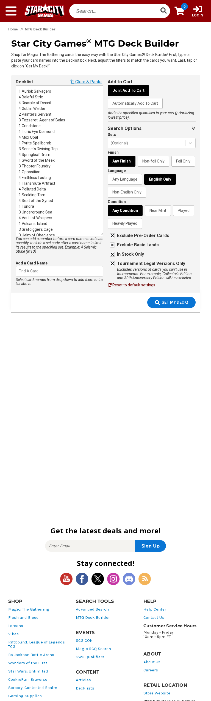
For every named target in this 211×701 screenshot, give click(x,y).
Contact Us (153, 617)
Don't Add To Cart (128, 90)
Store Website (156, 693)
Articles (83, 680)
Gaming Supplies (25, 696)
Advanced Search (92, 609)
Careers (150, 670)
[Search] (163, 11)
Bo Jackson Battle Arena (31, 654)
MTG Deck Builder (93, 617)
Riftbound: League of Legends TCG (36, 644)
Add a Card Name (32, 263)
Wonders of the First (27, 663)
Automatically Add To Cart (135, 103)
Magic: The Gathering (28, 609)
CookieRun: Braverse (27, 679)
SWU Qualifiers (90, 657)
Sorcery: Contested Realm (32, 687)
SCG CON (84, 640)
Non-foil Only (153, 161)
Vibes (13, 634)
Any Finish (121, 161)
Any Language (124, 179)
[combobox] (19, 271)
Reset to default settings (133, 285)
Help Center (154, 609)
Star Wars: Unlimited (28, 671)
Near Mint (157, 210)
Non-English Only (126, 192)
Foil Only (183, 161)
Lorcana (15, 625)
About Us (151, 662)
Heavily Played (124, 223)
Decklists (85, 688)
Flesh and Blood (23, 617)
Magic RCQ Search (93, 648)
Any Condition (125, 210)
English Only (160, 179)
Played (184, 210)
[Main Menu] (11, 11)
